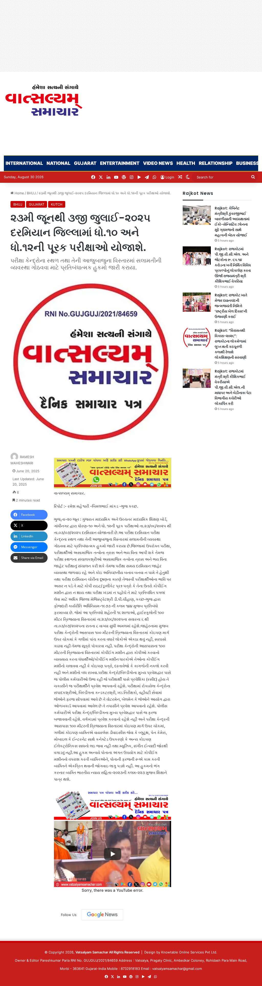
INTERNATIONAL (24, 163)
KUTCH (56, 204)
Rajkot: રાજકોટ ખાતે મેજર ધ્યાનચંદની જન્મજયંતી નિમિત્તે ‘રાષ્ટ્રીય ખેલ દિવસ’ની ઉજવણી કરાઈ (231, 306)
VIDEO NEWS (158, 163)
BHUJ (31, 193)
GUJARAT (85, 163)
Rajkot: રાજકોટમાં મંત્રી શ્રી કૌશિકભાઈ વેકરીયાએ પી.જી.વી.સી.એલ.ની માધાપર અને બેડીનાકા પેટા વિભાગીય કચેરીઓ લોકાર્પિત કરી (233, 387)
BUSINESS (247, 163)
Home (19, 193)
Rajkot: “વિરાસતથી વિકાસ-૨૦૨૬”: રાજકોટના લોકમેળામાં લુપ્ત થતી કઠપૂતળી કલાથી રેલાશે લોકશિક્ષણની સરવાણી (230, 344)
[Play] (112, 854)
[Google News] (102, 914)
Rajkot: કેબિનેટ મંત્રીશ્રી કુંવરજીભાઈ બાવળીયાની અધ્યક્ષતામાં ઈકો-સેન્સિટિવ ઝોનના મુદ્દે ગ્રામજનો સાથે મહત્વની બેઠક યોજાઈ (232, 222)
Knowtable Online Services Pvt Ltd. (189, 952)
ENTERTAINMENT (119, 163)
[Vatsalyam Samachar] (43, 100)
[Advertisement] (131, 36)
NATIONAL (58, 163)
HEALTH (186, 163)
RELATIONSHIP (216, 163)
